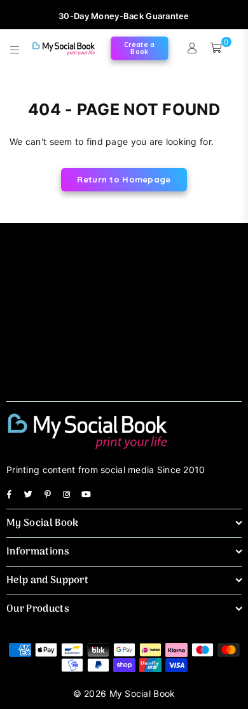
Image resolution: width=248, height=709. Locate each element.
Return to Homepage (123, 179)
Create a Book (139, 48)
